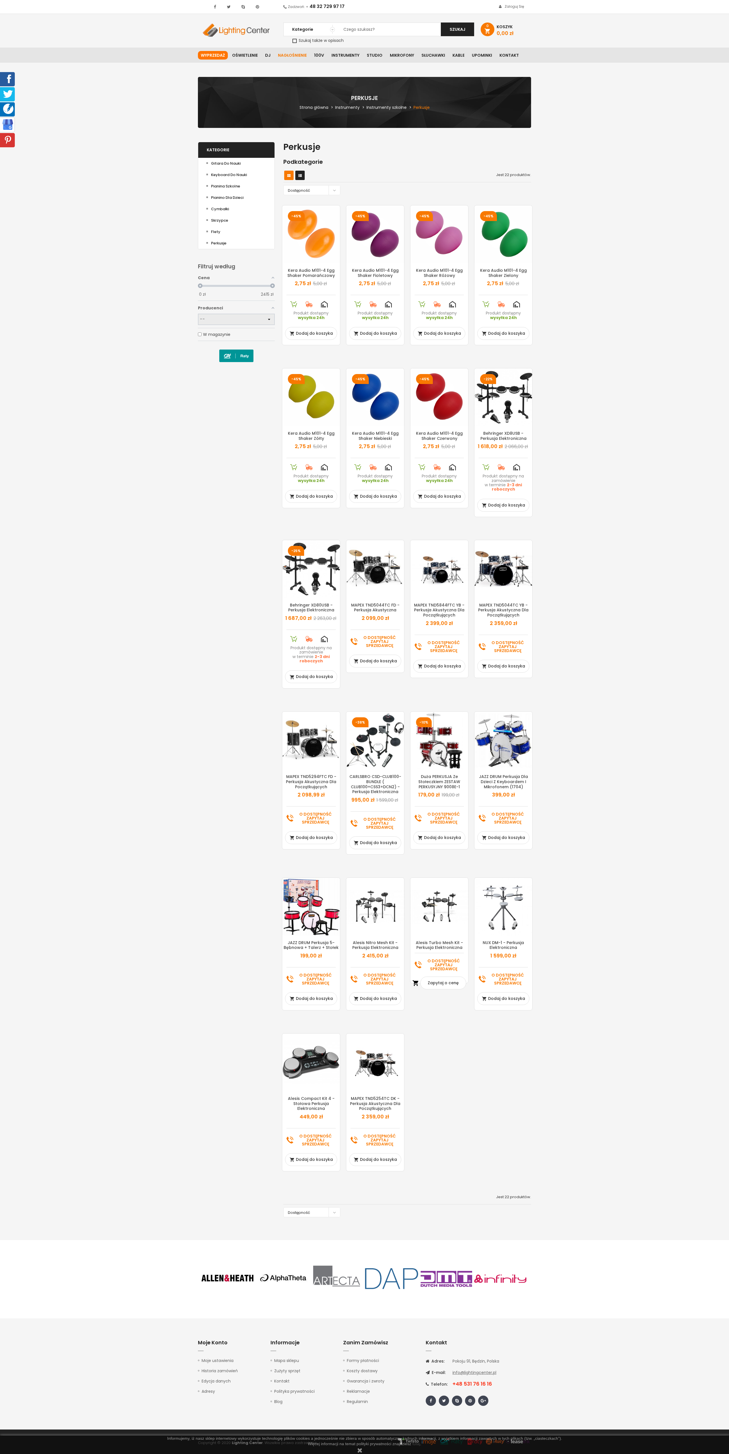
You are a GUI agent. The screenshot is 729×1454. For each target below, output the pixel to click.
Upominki (482, 55)
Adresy (208, 1391)
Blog (278, 1401)
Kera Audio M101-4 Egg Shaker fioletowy (375, 272)
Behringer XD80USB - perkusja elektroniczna (311, 607)
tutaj (416, 1443)
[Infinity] (501, 1278)
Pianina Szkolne (225, 186)
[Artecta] (337, 1278)
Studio (374, 55)
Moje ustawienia (218, 1360)
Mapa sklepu (286, 1360)
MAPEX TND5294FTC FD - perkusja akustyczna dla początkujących (311, 781)
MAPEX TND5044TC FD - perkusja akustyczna (375, 607)
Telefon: (439, 1384)
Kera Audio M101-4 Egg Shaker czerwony (439, 435)
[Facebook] (8, 78)
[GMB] (7, 124)
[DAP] (391, 1278)
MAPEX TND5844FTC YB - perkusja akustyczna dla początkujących (439, 610)
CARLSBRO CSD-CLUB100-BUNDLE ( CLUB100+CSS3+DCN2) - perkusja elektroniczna (375, 784)
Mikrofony (402, 55)
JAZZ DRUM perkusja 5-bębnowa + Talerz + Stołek (311, 945)
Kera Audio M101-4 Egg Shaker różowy (439, 272)
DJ (268, 55)
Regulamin (357, 1401)
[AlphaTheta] (282, 1278)
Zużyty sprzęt (287, 1371)
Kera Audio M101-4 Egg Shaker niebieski (375, 435)
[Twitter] (8, 94)
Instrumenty (345, 55)
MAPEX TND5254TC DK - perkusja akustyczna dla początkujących (375, 1103)
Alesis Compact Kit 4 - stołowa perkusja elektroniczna (311, 1103)
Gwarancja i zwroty (365, 1381)
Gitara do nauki (226, 163)
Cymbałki (220, 209)
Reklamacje (358, 1391)
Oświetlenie (245, 55)
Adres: (437, 1361)
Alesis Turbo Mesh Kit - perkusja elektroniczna (439, 945)
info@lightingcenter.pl (474, 1372)
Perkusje (218, 243)
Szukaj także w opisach (321, 40)
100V (319, 55)
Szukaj (457, 29)
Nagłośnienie (292, 55)
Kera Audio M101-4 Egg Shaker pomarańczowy (311, 272)
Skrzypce (219, 220)
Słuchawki (433, 55)
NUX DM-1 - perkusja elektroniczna (503, 945)
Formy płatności (363, 1360)
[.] (215, 7)
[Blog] (8, 108)
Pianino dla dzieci (227, 197)
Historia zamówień (220, 1371)
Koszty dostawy (362, 1371)
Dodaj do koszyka (311, 333)
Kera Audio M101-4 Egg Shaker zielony (503, 272)
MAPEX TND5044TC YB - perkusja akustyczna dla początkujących (503, 610)
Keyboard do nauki (229, 174)
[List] (300, 175)
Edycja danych (216, 1381)
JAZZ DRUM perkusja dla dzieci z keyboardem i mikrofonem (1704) (503, 781)
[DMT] (446, 1278)
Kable (458, 55)
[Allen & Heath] (228, 1278)
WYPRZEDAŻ (213, 55)
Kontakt (509, 55)
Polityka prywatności (294, 1391)
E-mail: (438, 1372)
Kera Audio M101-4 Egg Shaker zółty (311, 435)
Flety (215, 231)
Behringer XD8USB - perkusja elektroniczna (503, 435)
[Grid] (288, 175)
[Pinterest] (8, 139)
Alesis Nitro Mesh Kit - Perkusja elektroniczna (375, 945)
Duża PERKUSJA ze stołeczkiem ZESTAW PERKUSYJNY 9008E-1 (439, 781)
